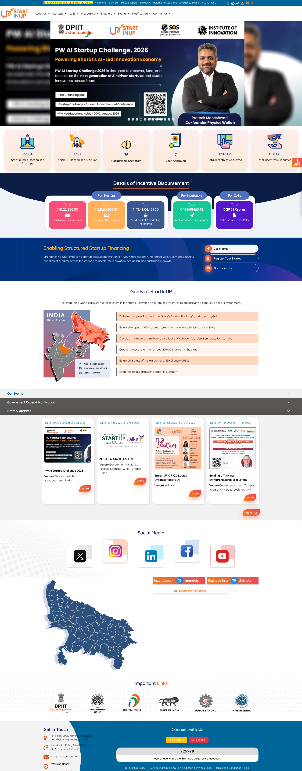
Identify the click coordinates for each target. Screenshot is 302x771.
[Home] (228, 3)
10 (165, 119)
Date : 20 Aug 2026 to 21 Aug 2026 (65, 422)
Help (247, 767)
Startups (58, 13)
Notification (140, 13)
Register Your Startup (228, 258)
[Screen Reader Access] (238, 3)
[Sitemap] (243, 3)
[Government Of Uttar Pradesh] (97, 704)
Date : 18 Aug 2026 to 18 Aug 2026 (120, 422)
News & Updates (19, 411)
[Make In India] (169, 704)
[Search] (252, 3)
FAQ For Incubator (182, 767)
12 (173, 119)
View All (251, 512)
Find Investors (223, 268)
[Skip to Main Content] (233, 3)
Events (122, 13)
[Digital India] (133, 704)
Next (290, 73)
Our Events (15, 393)
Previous (11, 73)
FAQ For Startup (158, 767)
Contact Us (160, 13)
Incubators (88, 13)
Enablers (107, 13)
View (85, 489)
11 (169, 119)
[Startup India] (61, 704)
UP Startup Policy (135, 767)
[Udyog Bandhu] (205, 704)
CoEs (72, 13)
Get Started (221, 248)
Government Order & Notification (31, 402)
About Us (41, 13)
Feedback (200, 739)
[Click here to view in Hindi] (247, 3)
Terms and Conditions (228, 767)
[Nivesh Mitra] (241, 704)
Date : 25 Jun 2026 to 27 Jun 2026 (175, 422)
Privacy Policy (204, 767)
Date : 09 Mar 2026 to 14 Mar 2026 (230, 422)
